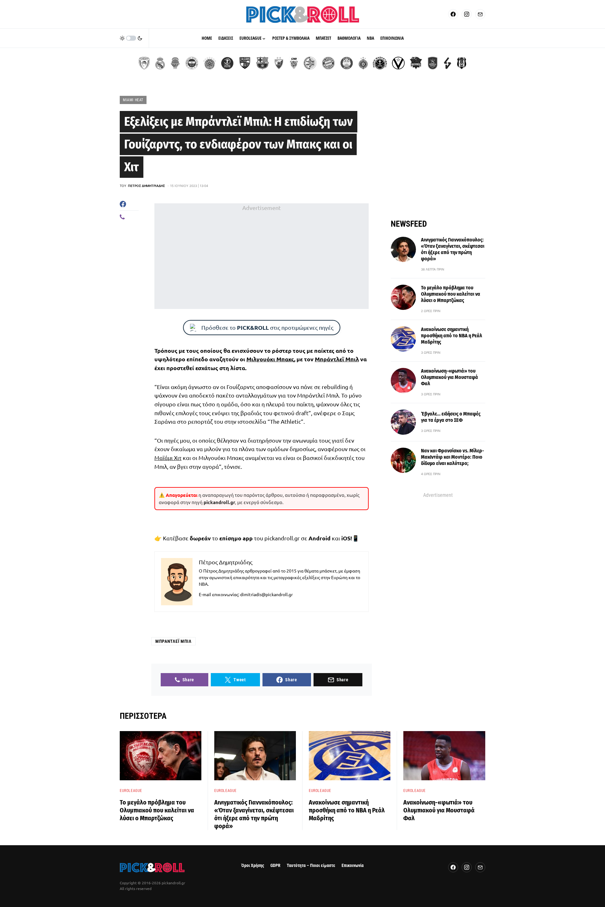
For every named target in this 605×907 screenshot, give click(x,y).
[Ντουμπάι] (294, 63)
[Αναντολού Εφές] (432, 63)
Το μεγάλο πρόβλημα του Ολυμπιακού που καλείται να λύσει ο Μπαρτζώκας (450, 294)
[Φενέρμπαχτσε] (192, 63)
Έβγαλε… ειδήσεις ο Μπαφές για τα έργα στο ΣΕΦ (451, 417)
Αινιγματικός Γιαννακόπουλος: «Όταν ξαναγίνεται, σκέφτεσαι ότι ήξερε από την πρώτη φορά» (452, 249)
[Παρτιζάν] (363, 63)
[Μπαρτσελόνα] (262, 63)
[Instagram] (467, 14)
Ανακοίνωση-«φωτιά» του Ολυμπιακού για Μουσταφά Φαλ (449, 377)
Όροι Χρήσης (252, 865)
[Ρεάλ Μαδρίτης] (160, 63)
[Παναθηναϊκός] (209, 63)
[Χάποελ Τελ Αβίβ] (227, 63)
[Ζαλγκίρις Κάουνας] (245, 63)
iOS (345, 538)
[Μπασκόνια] (416, 63)
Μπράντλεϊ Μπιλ (337, 359)
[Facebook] (453, 14)
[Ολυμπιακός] (144, 63)
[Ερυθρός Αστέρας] (278, 63)
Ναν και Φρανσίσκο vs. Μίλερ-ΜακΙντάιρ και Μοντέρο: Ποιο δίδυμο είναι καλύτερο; (452, 457)
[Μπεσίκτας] (461, 63)
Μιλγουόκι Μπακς (270, 359)
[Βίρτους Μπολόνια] (398, 63)
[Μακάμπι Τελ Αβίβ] (310, 63)
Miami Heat (133, 100)
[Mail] (480, 14)
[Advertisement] (261, 256)
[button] (131, 38)
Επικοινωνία (353, 865)
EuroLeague (131, 790)
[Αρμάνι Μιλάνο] (346, 63)
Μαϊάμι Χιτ (168, 457)
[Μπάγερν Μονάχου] (328, 63)
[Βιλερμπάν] (447, 63)
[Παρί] (380, 63)
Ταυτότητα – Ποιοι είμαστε (311, 865)
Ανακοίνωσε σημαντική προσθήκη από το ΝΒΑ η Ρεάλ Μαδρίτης (451, 335)
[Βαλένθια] (175, 63)
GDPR (275, 865)
